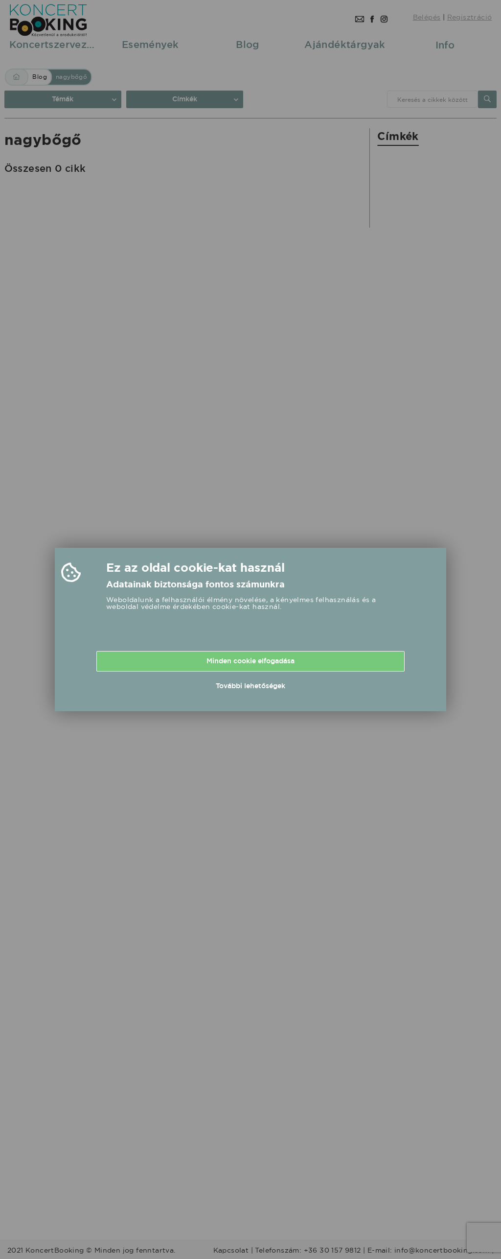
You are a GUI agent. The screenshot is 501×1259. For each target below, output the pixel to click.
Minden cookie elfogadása (250, 660)
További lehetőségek (250, 685)
